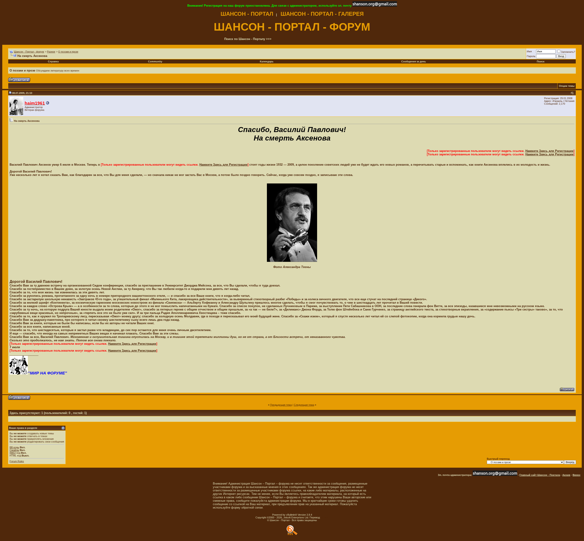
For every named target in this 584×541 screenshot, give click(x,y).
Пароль (531, 56)
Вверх (576, 475)
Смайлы (14, 450)
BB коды (14, 447)
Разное (51, 51)
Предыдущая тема (281, 404)
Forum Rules (17, 461)
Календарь (267, 61)
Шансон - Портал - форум (29, 51)
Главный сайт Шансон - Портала (539, 475)
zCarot (324, 517)
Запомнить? (568, 51)
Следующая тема (304, 404)
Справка (53, 61)
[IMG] (13, 452)
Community (155, 61)
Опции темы (566, 86)
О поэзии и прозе (68, 51)
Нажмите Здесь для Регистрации (549, 151)
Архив (566, 475)
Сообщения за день (413, 61)
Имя (529, 51)
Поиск (541, 61)
